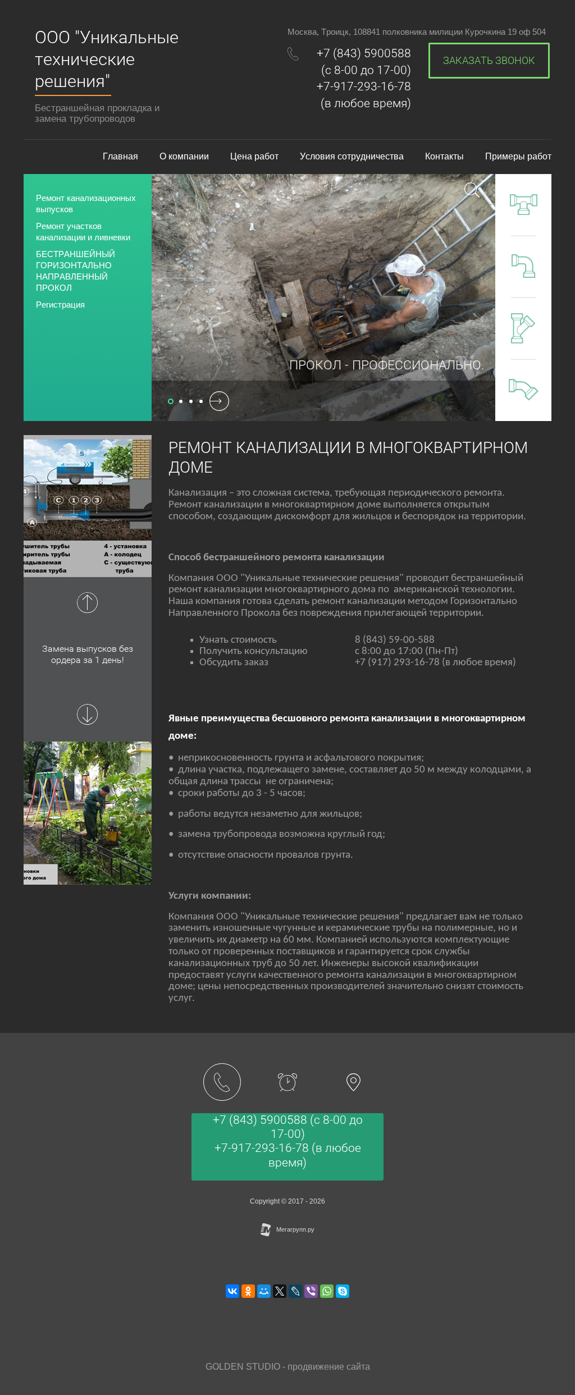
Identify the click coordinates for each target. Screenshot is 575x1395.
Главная (120, 156)
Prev (87, 603)
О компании (184, 156)
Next (87, 714)
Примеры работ (518, 156)
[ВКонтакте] (232, 1291)
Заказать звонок (489, 60)
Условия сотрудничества (352, 156)
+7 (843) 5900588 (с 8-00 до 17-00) (288, 1127)
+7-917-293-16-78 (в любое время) (288, 1155)
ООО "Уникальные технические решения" (107, 59)
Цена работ (254, 156)
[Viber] (311, 1291)
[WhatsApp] (327, 1291)
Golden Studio (243, 1366)
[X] (279, 1291)
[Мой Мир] (264, 1291)
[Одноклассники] (248, 1291)
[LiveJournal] (295, 1291)
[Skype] (342, 1291)
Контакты (444, 156)
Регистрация (60, 304)
